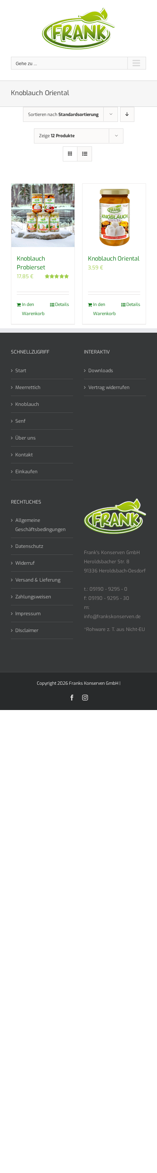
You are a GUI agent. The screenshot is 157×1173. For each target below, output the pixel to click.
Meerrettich (28, 387)
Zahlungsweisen (33, 597)
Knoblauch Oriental (113, 258)
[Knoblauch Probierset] (42, 215)
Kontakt (24, 455)
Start (20, 370)
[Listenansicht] (84, 154)
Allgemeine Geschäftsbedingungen (40, 525)
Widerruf (25, 563)
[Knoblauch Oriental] (114, 215)
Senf (20, 421)
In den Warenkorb (32, 309)
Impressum (28, 613)
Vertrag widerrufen (109, 387)
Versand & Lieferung (37, 580)
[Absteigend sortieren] (127, 114)
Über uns (25, 438)
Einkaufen (26, 471)
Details (62, 304)
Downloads (100, 370)
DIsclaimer (26, 630)
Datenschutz (29, 546)
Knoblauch (27, 404)
